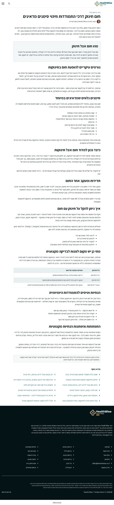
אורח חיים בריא (31, 463)
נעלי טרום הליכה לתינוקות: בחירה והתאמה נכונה (79, 400)
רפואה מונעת (31, 459)
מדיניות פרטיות (6, 492)
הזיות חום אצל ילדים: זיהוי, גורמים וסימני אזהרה (79, 385)
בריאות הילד (93, 12)
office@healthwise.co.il (101, 463)
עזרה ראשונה (31, 455)
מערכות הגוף (32, 451)
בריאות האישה (67, 447)
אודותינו (107, 447)
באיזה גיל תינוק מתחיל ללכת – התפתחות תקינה (35, 395)
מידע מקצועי (105, 467)
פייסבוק (107, 459)
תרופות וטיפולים (31, 467)
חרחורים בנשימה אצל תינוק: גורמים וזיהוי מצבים (35, 390)
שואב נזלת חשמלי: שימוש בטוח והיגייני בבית (81, 374)
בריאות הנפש (67, 455)
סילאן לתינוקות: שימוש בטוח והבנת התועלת (81, 379)
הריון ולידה (68, 467)
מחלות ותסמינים (30, 447)
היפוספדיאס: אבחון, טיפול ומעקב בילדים (82, 395)
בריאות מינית (67, 459)
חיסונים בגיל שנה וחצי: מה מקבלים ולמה (38, 385)
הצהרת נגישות (57, 502)
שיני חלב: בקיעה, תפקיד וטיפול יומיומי (83, 390)
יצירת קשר (106, 451)
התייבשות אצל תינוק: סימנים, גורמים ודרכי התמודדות (33, 379)
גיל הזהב (69, 463)
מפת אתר (106, 455)
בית (99, 12)
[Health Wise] (104, 3)
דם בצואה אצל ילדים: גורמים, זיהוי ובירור (38, 374)
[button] (9, 3)
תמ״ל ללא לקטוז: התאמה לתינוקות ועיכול (37, 400)
